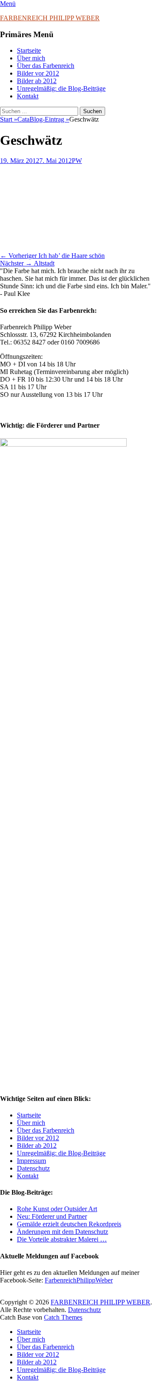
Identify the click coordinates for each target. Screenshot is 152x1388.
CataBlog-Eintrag (43, 119)
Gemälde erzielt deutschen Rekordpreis (69, 1224)
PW (77, 160)
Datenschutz (33, 1168)
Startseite (29, 50)
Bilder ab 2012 (37, 80)
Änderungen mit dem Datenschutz (62, 1231)
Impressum (31, 1160)
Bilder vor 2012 (38, 73)
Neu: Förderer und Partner (52, 1216)
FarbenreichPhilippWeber (79, 1280)
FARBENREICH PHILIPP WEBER (50, 18)
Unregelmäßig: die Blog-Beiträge (61, 88)
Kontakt (27, 96)
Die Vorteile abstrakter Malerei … (62, 1239)
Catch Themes (63, 1317)
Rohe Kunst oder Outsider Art (57, 1208)
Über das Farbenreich (45, 65)
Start (8, 119)
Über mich (31, 58)
